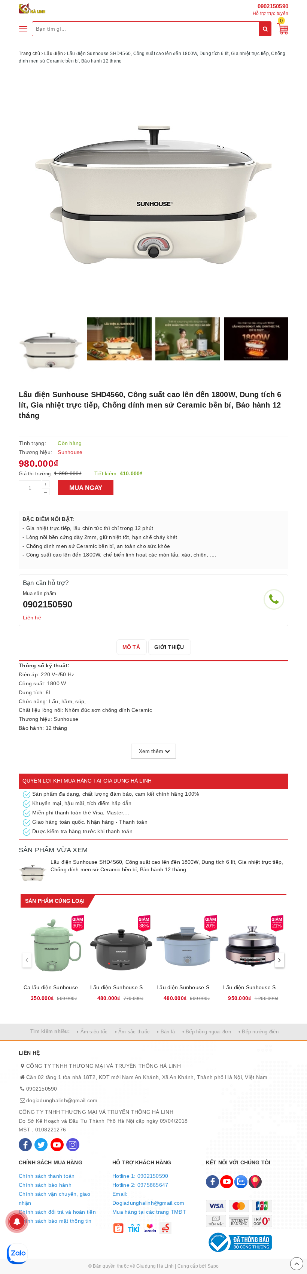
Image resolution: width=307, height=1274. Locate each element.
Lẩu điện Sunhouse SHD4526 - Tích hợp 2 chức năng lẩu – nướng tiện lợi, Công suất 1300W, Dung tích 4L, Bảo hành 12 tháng (253, 987)
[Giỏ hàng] (280, 28)
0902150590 (273, 6)
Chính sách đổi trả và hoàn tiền (57, 1212)
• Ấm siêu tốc (92, 1031)
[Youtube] (57, 1144)
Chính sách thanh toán (47, 1176)
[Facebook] (25, 1144)
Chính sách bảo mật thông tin (55, 1221)
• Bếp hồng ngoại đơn (206, 1031)
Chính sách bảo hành (45, 1185)
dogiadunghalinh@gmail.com (61, 1100)
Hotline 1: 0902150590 (140, 1176)
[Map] (255, 1181)
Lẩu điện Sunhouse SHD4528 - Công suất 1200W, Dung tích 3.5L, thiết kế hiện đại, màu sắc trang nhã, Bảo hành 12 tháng (186, 987)
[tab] (131, 647)
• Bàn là (166, 1031)
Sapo (213, 1266)
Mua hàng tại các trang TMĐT (149, 1212)
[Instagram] (72, 1144)
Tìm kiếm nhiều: (50, 1031)
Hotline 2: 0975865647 (140, 1185)
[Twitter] (41, 1144)
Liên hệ (32, 618)
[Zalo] (240, 1181)
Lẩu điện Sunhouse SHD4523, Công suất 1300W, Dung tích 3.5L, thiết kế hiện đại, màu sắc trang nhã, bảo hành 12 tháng (120, 987)
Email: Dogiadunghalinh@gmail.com (148, 1198)
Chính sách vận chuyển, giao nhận (54, 1198)
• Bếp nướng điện (258, 1031)
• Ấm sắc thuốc (132, 1031)
